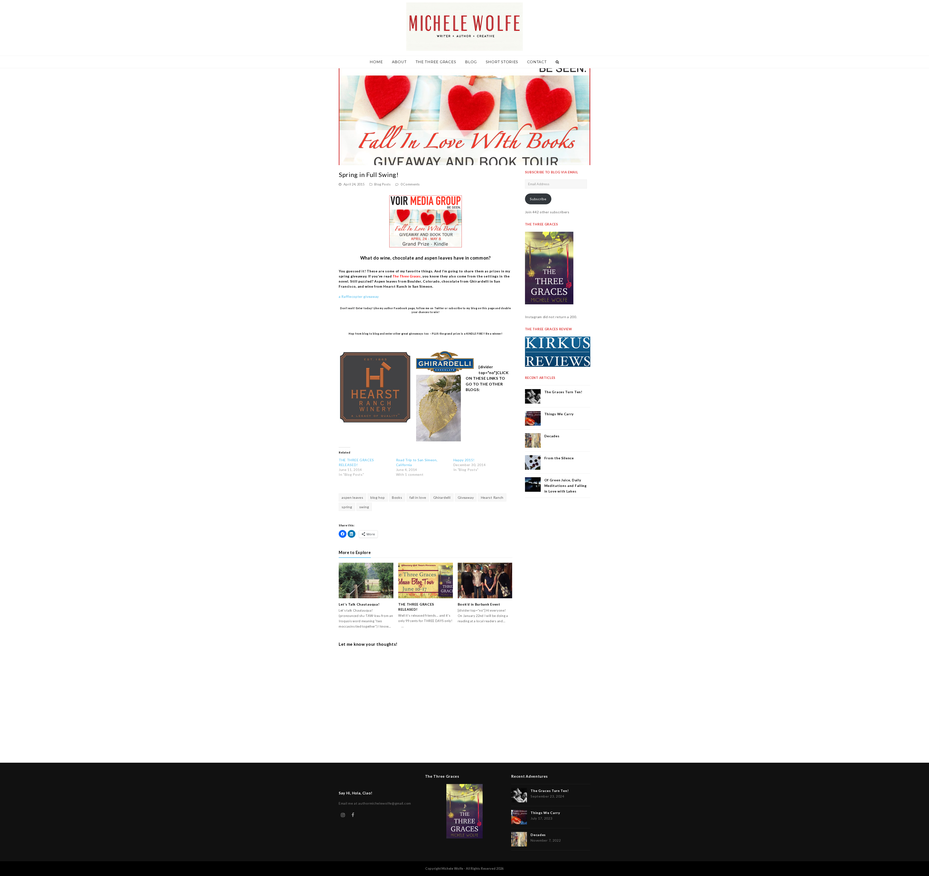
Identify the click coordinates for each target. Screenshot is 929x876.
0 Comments (410, 184)
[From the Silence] (533, 462)
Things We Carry (559, 414)
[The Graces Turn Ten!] (533, 396)
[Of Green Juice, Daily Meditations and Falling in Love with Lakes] (533, 484)
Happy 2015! (464, 460)
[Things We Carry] (533, 418)
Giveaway (466, 497)
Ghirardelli (442, 497)
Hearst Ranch (492, 497)
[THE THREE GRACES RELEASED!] (425, 580)
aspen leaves (352, 497)
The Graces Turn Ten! (563, 392)
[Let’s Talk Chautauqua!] (366, 580)
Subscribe (538, 199)
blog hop (377, 497)
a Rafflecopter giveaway (359, 296)
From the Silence (559, 458)
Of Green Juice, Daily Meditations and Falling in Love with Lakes (565, 485)
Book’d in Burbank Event (479, 604)
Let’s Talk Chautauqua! (359, 604)
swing (364, 507)
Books (397, 497)
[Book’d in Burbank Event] (485, 580)
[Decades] (533, 440)
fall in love (417, 497)
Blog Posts (382, 184)
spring (347, 507)
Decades (552, 436)
